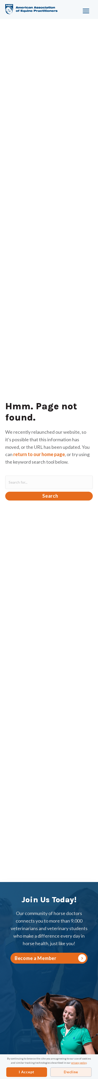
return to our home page (39, 454)
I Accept (26, 1072)
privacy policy (79, 1062)
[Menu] (83, 9)
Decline (71, 1072)
